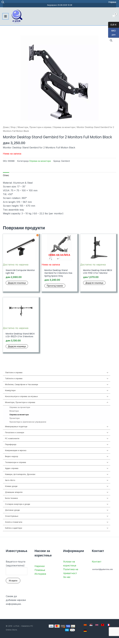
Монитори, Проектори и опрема (34, 127)
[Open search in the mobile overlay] (2, 2)
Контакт (96, 561)
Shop (13, 127)
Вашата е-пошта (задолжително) (15, 563)
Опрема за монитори (64, 127)
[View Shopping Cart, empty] (113, 16)
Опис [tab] (6, 175)
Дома (6, 127)
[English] (96, 624)
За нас (67, 577)
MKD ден (112, 32)
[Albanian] (102, 624)
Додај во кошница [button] (17, 282)
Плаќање (40, 570)
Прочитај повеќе (55, 285)
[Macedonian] (85, 624)
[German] (85, 630)
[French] (108, 624)
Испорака (40, 573)
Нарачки (40, 566)
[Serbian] (91, 624)
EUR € (112, 24)
